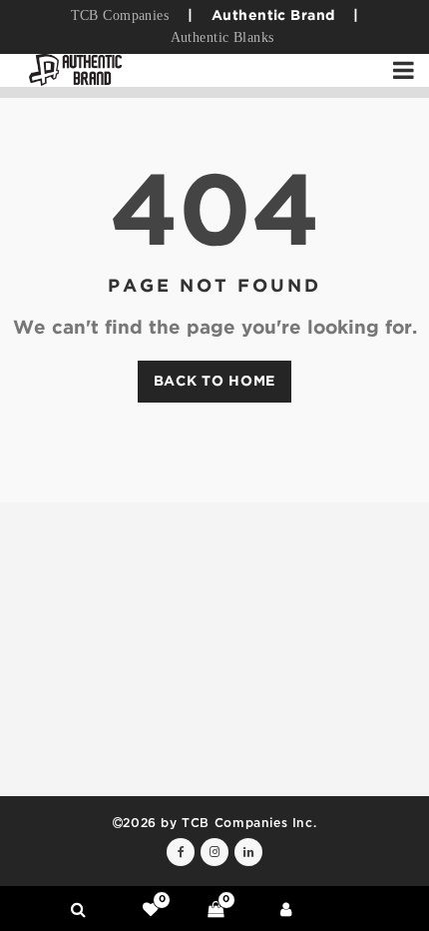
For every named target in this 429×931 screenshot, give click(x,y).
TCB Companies (120, 15)
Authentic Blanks (222, 37)
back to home (214, 382)
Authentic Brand (273, 16)
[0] (151, 909)
